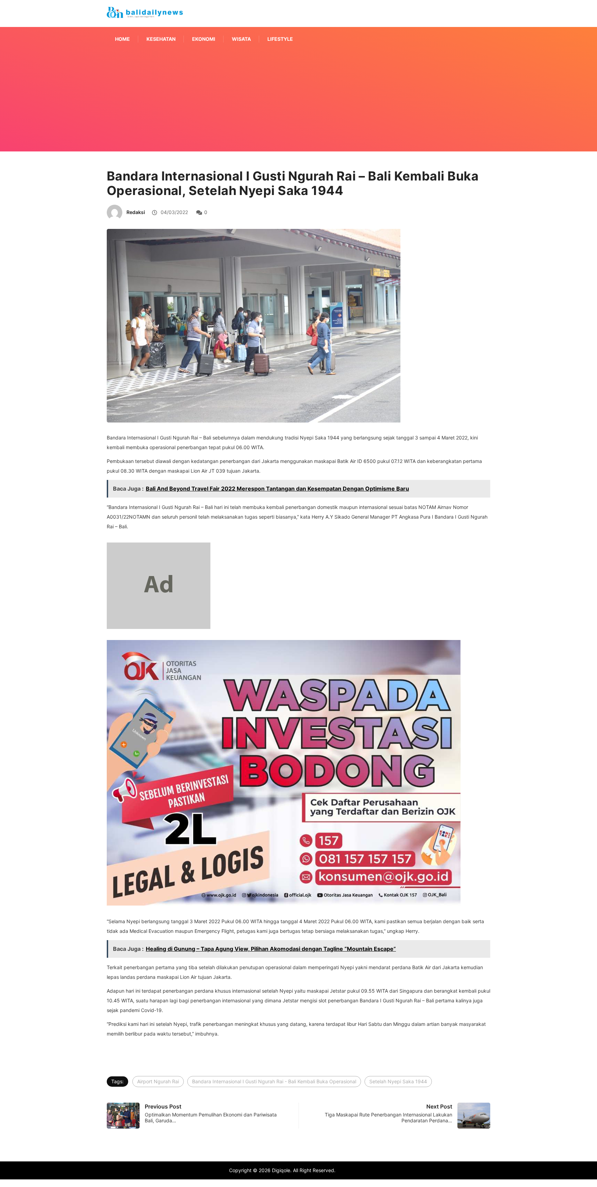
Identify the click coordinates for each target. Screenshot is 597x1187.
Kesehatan (161, 39)
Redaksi (135, 212)
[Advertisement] (298, 110)
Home (122, 39)
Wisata (241, 39)
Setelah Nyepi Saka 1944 (398, 1081)
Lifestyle (280, 39)
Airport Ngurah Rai (158, 1081)
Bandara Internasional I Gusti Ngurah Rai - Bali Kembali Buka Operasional (274, 1081)
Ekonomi (203, 39)
